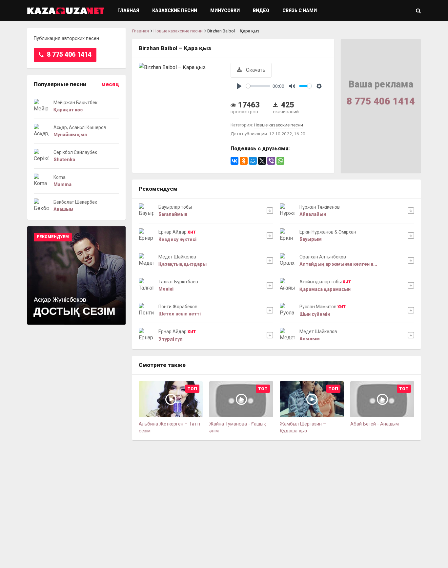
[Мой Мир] (253, 161)
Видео (261, 10)
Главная (128, 10)
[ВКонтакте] (234, 161)
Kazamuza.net (65, 10)
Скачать (255, 70)
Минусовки (225, 10)
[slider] (258, 86)
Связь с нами (299, 10)
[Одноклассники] (244, 161)
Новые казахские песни (178, 30)
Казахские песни (174, 10)
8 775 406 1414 (68, 54)
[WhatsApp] (280, 161)
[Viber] (271, 161)
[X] (262, 161)
